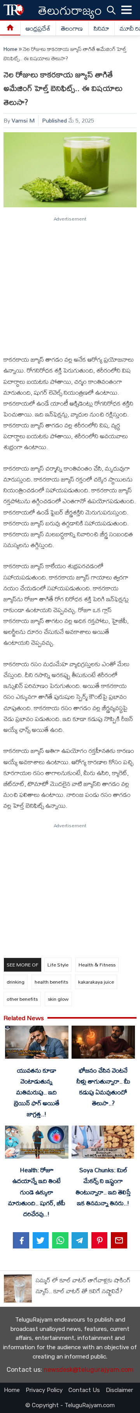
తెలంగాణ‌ (72, 28)
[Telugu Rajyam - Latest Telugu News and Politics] (14, 10)
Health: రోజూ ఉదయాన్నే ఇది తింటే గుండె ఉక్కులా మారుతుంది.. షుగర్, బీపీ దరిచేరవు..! (36, 1192)
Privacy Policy (44, 1390)
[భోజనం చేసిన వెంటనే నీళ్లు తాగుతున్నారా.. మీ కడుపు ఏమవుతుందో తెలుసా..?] (103, 1044)
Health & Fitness (97, 965)
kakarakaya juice (96, 982)
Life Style (57, 965)
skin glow (58, 999)
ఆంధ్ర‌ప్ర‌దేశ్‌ (38, 28)
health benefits (51, 982)
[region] (69, 282)
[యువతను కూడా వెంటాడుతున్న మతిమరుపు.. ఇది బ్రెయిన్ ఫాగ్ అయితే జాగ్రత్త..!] (36, 1044)
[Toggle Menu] (127, 10)
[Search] (111, 10)
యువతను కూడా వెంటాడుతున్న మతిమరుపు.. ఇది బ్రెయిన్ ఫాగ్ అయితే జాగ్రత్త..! (37, 1092)
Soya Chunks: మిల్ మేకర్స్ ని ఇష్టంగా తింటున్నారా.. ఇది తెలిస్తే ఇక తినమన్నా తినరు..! (103, 1186)
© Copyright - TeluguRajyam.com (70, 1405)
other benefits (22, 999)
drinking (15, 982)
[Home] (10, 28)
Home (11, 49)
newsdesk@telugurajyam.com (89, 1369)
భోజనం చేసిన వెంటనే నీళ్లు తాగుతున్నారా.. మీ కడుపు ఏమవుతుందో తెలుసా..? (103, 1086)
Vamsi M (23, 120)
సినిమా (101, 28)
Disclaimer (119, 1390)
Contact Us (84, 1390)
